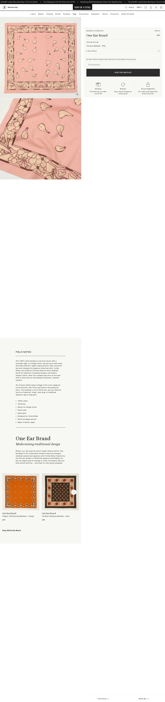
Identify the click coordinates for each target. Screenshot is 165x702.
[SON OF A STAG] (83, 7)
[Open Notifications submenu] (150, 7)
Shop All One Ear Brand (11, 530)
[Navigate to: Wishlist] (145, 7)
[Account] (156, 7)
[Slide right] (73, 492)
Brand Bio (142, 699)
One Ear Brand (97, 35)
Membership (13, 7)
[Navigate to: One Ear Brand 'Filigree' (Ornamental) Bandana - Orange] (20, 497)
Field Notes (102, 699)
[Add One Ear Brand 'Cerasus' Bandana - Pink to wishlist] (159, 51)
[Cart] (161, 7)
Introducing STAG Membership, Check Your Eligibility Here (101, 2)
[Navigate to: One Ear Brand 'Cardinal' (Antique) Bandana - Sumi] (60, 497)
